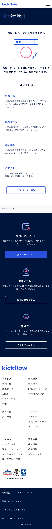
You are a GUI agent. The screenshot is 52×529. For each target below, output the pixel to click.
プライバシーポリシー (25, 492)
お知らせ (32, 416)
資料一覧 (6, 416)
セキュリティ (9, 398)
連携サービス (9, 388)
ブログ (31, 431)
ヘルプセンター (10, 444)
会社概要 (32, 444)
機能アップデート (37, 421)
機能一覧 (6, 383)
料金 (4, 403)
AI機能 (5, 393)
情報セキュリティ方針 (12, 501)
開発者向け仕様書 (11, 459)
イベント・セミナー (38, 426)
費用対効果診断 (36, 393)
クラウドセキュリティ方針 (14, 510)
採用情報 (32, 449)
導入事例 (32, 383)
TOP (3, 209)
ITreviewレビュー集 (37, 388)
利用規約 (6, 492)
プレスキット (35, 454)
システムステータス (12, 454)
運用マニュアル (10, 449)
